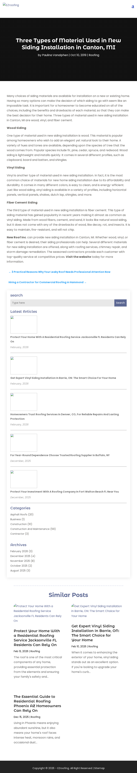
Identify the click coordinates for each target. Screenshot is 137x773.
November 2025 (20, 561)
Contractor (17, 534)
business (15, 519)
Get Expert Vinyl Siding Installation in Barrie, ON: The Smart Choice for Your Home (63, 378)
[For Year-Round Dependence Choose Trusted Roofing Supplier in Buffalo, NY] (23, 443)
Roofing (94, 55)
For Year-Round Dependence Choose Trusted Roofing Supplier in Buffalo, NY (60, 455)
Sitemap (99, 768)
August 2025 (18, 570)
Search (120, 303)
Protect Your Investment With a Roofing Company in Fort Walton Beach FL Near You (64, 491)
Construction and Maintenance (30, 529)
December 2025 (20, 556)
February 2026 (19, 551)
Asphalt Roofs (18, 514)
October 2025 (18, 566)
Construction (18, 524)
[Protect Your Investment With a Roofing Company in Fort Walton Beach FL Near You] (23, 479)
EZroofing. (63, 768)
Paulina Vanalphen (55, 55)
